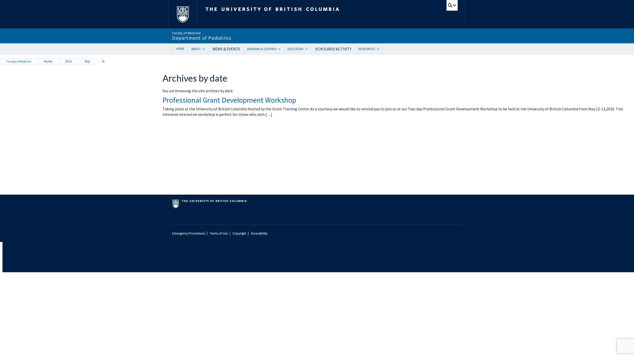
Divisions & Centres (261, 49)
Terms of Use (219, 233)
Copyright (239, 233)
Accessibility (259, 233)
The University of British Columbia (182, 14)
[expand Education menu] (308, 49)
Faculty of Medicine (18, 61)
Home (180, 49)
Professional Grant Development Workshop (229, 100)
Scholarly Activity (333, 48)
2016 (68, 61)
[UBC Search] (452, 5)
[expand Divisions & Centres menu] (281, 49)
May (87, 61)
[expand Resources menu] (380, 49)
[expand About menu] (205, 49)
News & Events (226, 48)
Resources (366, 49)
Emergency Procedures (188, 233)
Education (295, 49)
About (196, 49)
